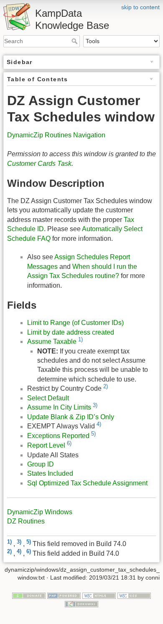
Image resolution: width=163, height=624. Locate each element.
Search (75, 41)
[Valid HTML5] (99, 595)
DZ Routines (26, 521)
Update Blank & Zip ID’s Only (70, 416)
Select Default (48, 398)
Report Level (46, 445)
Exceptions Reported (58, 435)
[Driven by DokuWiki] (81, 603)
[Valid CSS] (134, 595)
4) (99, 424)
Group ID (40, 464)
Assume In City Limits (59, 407)
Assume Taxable (51, 341)
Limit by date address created (70, 332)
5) (93, 434)
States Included (50, 473)
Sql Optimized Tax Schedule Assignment (87, 483)
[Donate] (29, 595)
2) (105, 386)
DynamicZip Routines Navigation (56, 135)
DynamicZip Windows (39, 512)
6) (69, 443)
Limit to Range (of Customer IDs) (75, 322)
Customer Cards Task (39, 163)
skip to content (140, 7)
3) (95, 405)
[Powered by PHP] (64, 595)
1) (80, 339)
